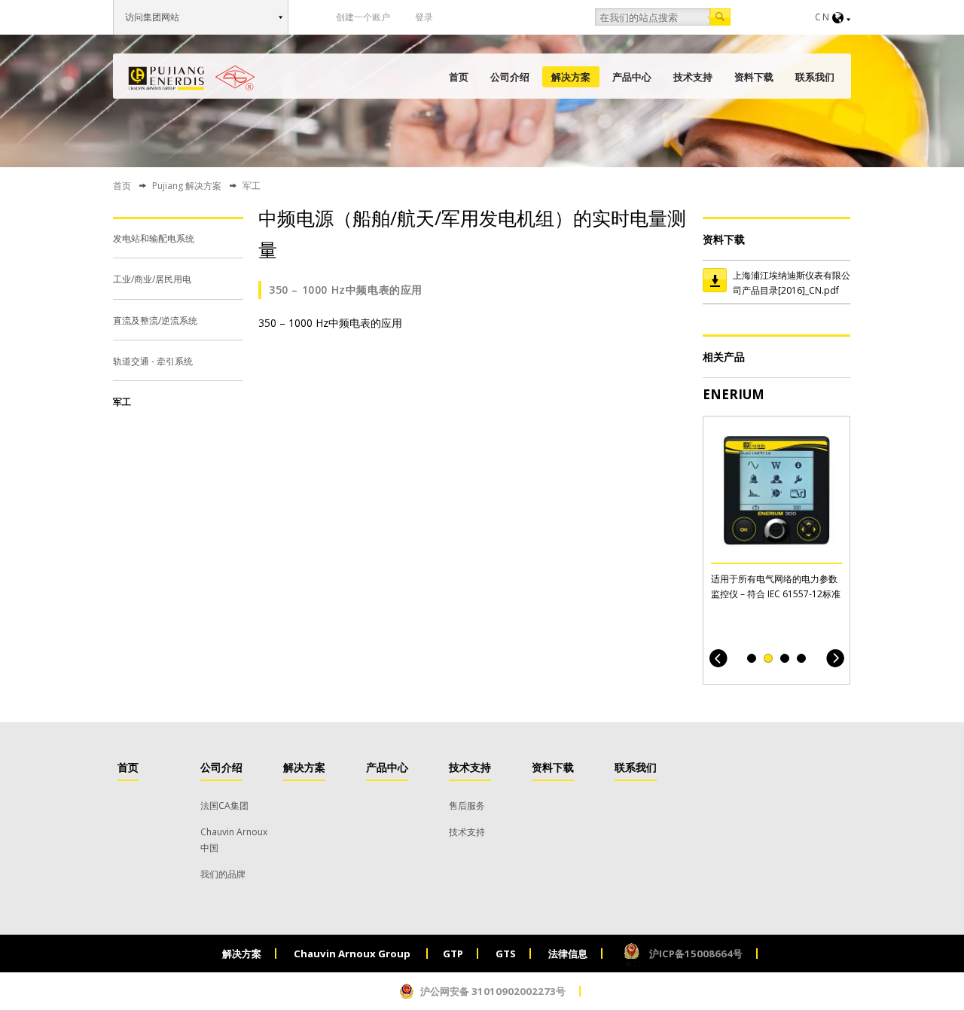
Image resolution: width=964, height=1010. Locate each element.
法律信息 (567, 953)
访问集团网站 (152, 17)
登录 (424, 17)
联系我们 (814, 77)
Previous (718, 657)
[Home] (191, 78)
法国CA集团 (224, 805)
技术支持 (692, 77)
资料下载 (753, 77)
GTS (506, 953)
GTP (453, 953)
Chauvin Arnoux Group (353, 953)
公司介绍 (509, 77)
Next (834, 657)
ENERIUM (733, 394)
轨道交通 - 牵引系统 (153, 361)
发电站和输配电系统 (153, 238)
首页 (458, 77)
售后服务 (467, 805)
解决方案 (570, 77)
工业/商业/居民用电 (152, 279)
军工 (122, 401)
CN (823, 17)
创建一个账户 (363, 17)
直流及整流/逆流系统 (155, 320)
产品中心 (631, 77)
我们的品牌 (223, 874)
